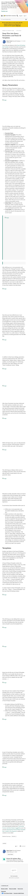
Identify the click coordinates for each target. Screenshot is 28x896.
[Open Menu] (26, 19)
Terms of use (20, 888)
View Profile (10, 854)
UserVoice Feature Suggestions (13, 828)
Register (20, 15)
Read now (18, 25)
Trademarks (3, 891)
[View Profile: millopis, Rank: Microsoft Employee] (4, 41)
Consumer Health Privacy (19, 893)
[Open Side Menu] (1, 16)
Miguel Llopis (9, 41)
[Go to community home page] (10, 15)
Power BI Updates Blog (6, 19)
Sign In (25, 15)
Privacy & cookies (12, 888)
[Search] (17, 16)
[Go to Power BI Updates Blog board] (4, 859)
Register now (4, 11)
